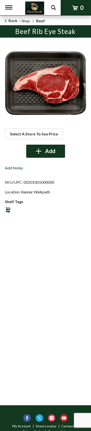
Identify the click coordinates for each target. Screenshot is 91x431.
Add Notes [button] (14, 168)
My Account (21, 426)
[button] (45, 151)
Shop (26, 20)
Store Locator (46, 426)
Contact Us (70, 426)
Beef (40, 20)
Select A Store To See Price (34, 134)
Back (12, 20)
